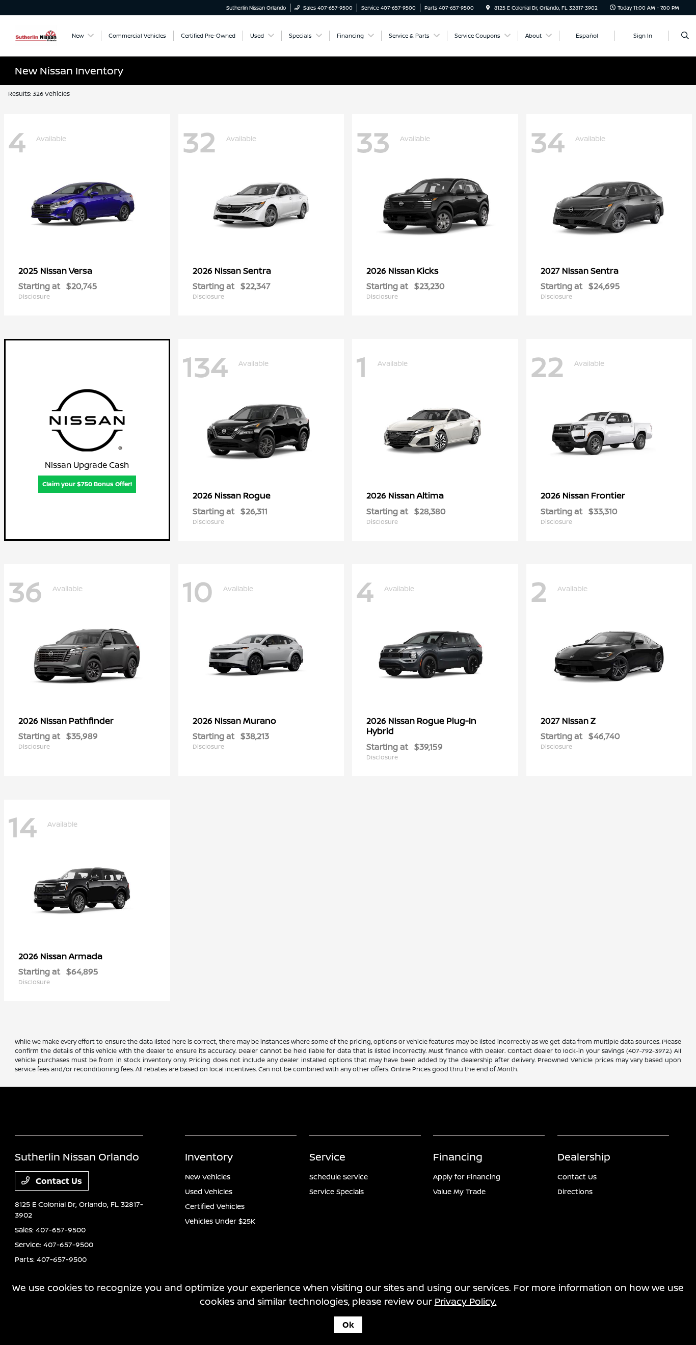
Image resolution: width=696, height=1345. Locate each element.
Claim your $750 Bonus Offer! (87, 484)
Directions (575, 1191)
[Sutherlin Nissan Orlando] (36, 34)
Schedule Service (338, 1176)
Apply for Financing (466, 1176)
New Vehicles (207, 1176)
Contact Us (58, 1180)
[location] (488, 7)
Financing (458, 1157)
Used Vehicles (208, 1191)
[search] (685, 36)
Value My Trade (459, 1191)
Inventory (209, 1157)
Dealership (583, 1157)
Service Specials (336, 1191)
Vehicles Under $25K (220, 1221)
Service (327, 1157)
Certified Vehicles (215, 1206)
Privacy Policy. (466, 1301)
